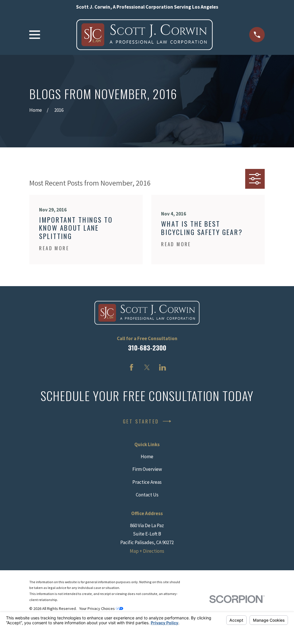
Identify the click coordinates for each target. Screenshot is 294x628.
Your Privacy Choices (97, 608)
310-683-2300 (147, 347)
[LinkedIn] (162, 367)
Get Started (141, 421)
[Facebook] (131, 367)
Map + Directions (147, 551)
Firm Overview (147, 469)
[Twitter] (147, 367)
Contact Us (147, 495)
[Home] (144, 34)
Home (147, 456)
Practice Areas (147, 482)
